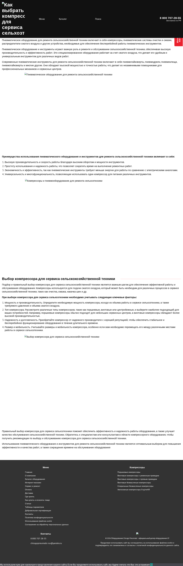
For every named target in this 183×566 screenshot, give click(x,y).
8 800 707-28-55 (170, 17)
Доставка (29, 493)
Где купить (29, 496)
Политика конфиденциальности (39, 517)
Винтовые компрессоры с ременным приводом (138, 475)
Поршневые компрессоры (128, 472)
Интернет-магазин (33, 482)
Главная (28, 472)
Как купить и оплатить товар (37, 500)
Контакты (29, 514)
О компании (30, 475)
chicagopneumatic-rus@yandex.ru (46, 543)
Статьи (28, 503)
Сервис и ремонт (32, 486)
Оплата (28, 489)
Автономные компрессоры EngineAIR (133, 489)
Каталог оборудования (35, 479)
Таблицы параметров (34, 507)
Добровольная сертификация (38, 510)
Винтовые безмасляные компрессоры (134, 482)
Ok (151, 564)
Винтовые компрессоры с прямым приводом (137, 479)
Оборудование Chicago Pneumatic (124, 538)
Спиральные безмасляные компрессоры (135, 486)
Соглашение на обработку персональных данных (47, 524)
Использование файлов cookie (38, 521)
